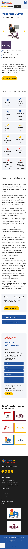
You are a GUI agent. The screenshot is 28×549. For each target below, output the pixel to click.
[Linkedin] (9, 471)
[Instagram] (12, 471)
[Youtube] (6, 471)
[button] (3, 31)
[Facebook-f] (2, 471)
